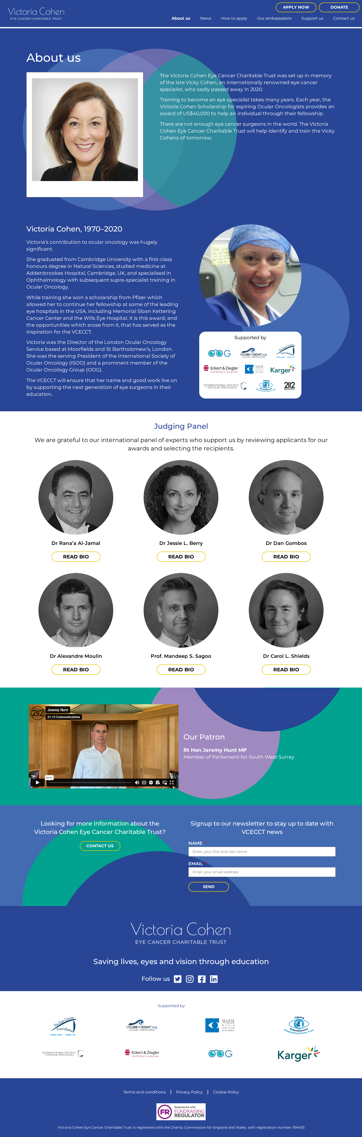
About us (181, 18)
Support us (312, 18)
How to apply (234, 18)
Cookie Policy (226, 1092)
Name (196, 843)
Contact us (344, 18)
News (205, 18)
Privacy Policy (189, 1092)
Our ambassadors (274, 18)
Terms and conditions (144, 1092)
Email (196, 863)
